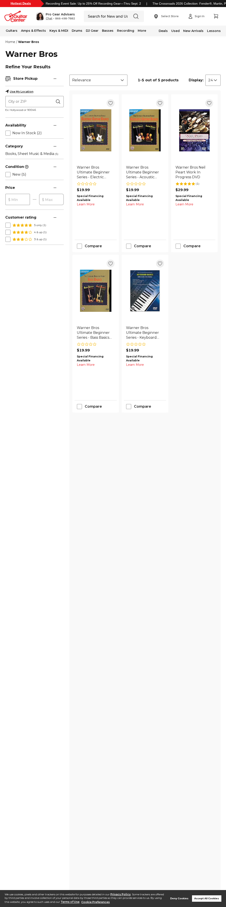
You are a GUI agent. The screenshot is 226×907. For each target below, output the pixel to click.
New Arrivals (193, 31)
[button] (55, 16)
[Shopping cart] (216, 16)
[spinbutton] (18, 199)
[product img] (96, 130)
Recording (125, 31)
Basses (107, 31)
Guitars (11, 31)
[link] (96, 172)
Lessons (214, 31)
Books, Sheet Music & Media (31, 154)
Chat (49, 18)
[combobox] (98, 80)
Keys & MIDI (58, 31)
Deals (163, 31)
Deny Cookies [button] (179, 898)
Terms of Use (70, 902)
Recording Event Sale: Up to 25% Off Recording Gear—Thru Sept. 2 (93, 3)
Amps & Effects (33, 31)
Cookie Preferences (95, 902)
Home (10, 42)
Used (175, 31)
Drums (77, 31)
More (142, 31)
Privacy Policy (120, 894)
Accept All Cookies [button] (206, 898)
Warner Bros (28, 42)
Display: (196, 80)
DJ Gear (92, 31)
